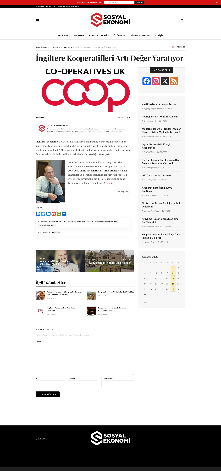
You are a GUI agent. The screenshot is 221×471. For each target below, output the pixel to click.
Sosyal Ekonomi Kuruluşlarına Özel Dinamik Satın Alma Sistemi (161, 162)
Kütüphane (119, 35)
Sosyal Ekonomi (98, 35)
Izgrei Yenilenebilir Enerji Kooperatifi (156, 146)
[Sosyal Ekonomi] (110, 19)
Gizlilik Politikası (43, 6)
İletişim (159, 35)
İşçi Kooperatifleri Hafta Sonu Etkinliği (109, 262)
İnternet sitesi (107, 378)
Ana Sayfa (62, 35)
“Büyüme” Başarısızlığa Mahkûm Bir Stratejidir (160, 221)
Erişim (106, 182)
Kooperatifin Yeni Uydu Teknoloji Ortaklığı (116, 292)
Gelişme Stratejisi (85, 221)
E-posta (72, 378)
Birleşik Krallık (56, 221)
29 (173, 289)
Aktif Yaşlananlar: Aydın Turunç (159, 104)
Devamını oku (116, 131)
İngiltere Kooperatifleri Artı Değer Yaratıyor (61, 309)
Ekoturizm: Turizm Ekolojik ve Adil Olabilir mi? (161, 205)
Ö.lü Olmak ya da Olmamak (156, 175)
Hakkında (79, 35)
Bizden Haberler (140, 35)
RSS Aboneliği (179, 47)
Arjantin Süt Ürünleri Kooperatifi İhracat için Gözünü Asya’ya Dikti (64, 293)
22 (173, 284)
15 (173, 278)
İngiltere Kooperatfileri (106, 221)
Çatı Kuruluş (70, 221)
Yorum (39, 341)
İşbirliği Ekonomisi (47, 225)
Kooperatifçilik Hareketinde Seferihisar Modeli (55, 263)
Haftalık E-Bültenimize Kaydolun (89, 2)
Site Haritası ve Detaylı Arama (67, 6)
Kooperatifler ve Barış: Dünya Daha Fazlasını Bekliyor (161, 236)
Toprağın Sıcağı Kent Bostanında (160, 116)
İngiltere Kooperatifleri (48, 141)
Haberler (40, 117)
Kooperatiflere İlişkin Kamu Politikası (157, 189)
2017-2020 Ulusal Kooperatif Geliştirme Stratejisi (93, 170)
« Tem (144, 303)
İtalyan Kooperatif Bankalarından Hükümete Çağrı (112, 309)
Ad (37, 378)
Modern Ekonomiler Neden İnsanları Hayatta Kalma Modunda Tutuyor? (161, 131)
